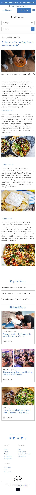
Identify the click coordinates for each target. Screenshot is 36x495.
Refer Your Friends (24, 454)
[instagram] (18, 438)
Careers (6, 452)
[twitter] (10, 438)
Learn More (31, 2)
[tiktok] (26, 438)
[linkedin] (22, 438)
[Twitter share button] (34, 74)
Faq (5, 470)
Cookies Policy (24, 486)
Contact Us (8, 472)
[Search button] (33, 29)
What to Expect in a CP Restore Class (13, 287)
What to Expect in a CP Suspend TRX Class (15, 293)
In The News (8, 456)
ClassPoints (22, 456)
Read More (7, 341)
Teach (6, 454)
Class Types (22, 452)
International (8, 458)
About (6, 449)
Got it (18, 489)
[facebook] (14, 438)
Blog (19, 449)
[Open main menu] (33, 10)
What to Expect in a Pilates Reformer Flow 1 (15, 299)
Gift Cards (7, 467)
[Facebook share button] (29, 74)
